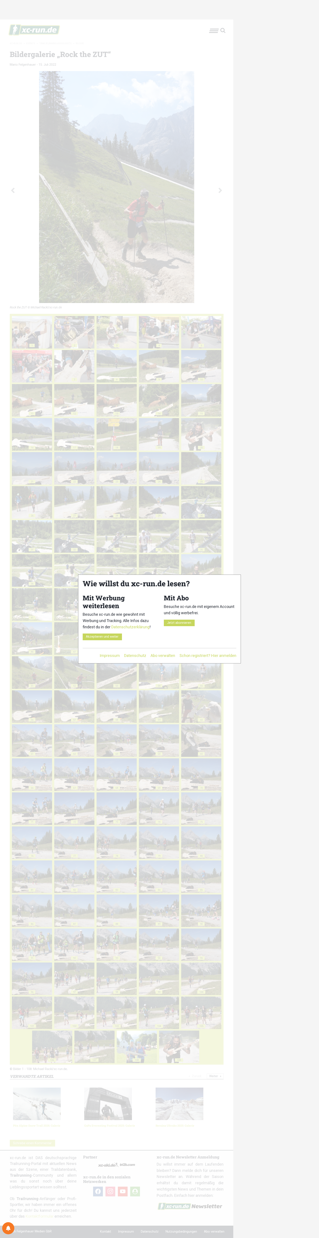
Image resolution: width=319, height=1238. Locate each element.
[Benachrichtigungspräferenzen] (8, 1228)
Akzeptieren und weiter (102, 637)
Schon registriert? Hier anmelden (207, 655)
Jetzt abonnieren (179, 623)
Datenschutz (135, 655)
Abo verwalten (163, 655)
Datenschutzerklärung (130, 627)
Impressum (110, 655)
